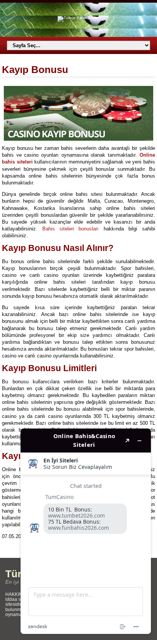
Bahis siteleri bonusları (70, 229)
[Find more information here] (85, 531)
